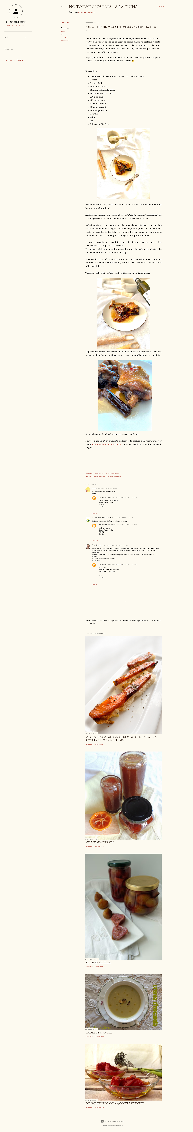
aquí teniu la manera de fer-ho (106, 444)
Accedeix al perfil (16, 26)
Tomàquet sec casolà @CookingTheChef (114, 1103)
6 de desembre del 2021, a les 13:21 (108, 488)
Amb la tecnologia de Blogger (114, 1121)
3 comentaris (99, 744)
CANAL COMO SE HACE (101, 518)
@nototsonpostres (86, 12)
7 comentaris (99, 966)
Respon (95, 513)
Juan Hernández (98, 545)
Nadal (63, 32)
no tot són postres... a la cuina (103, 6)
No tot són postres (106, 497)
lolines (94, 488)
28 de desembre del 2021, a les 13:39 (125, 497)
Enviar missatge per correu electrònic (107, 473)
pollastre (64, 37)
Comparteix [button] (65, 23)
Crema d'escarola (98, 1032)
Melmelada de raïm (99, 842)
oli (62, 35)
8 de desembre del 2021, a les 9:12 (122, 518)
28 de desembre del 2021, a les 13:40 (125, 564)
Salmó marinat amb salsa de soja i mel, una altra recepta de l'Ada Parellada (121, 738)
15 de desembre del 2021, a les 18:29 (117, 545)
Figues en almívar (98, 962)
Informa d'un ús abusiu (14, 60)
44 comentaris (99, 1036)
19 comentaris (99, 846)
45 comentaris (99, 1107)
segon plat (65, 40)
